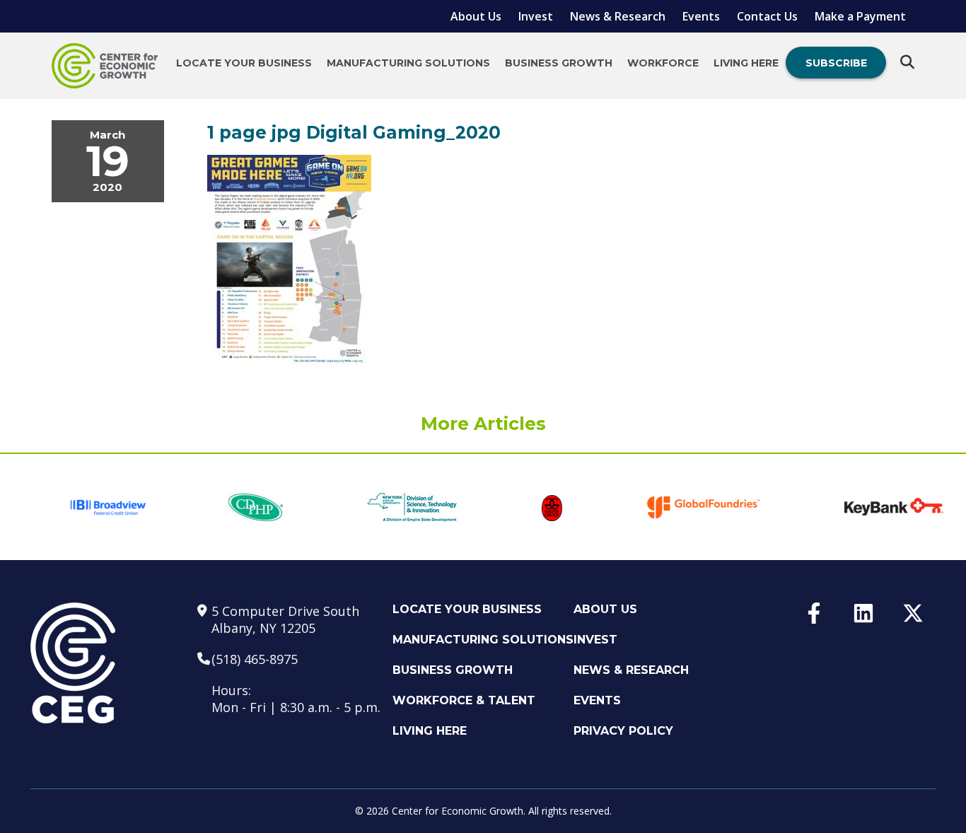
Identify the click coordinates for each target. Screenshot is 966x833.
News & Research (617, 16)
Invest (535, 16)
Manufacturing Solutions (408, 63)
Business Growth (558, 63)
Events (701, 16)
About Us (475, 16)
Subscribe (836, 63)
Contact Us (767, 16)
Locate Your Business (244, 63)
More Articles (483, 423)
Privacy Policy (623, 731)
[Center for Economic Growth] (105, 65)
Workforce (663, 63)
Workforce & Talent (463, 700)
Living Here (746, 63)
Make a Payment (860, 16)
